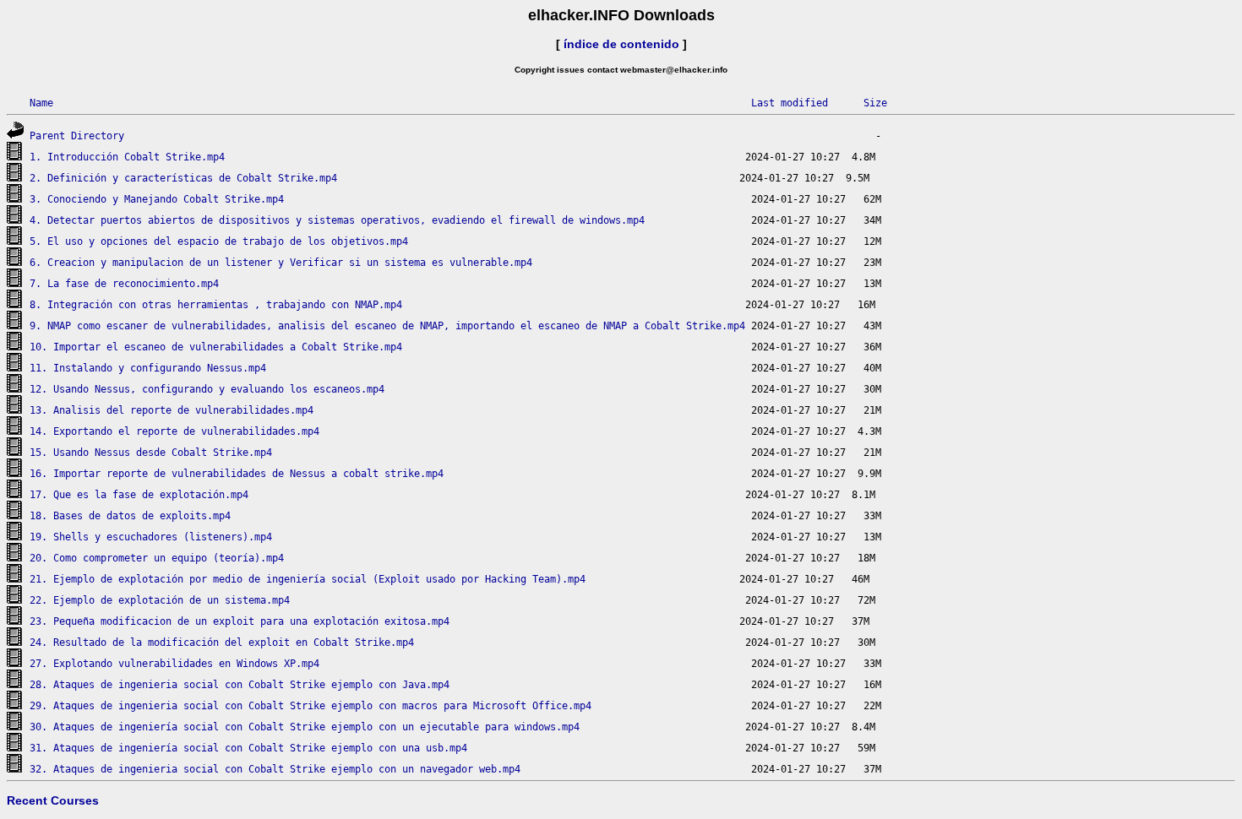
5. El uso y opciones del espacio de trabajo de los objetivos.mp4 (219, 241)
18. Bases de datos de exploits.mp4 (130, 516)
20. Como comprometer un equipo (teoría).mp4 (157, 558)
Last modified (789, 103)
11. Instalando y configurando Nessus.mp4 (148, 368)
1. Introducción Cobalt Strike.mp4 (127, 157)
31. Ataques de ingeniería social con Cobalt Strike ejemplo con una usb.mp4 (248, 748)
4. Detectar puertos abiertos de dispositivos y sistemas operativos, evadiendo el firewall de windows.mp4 (337, 220)
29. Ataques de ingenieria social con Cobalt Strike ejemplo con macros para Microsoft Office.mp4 (310, 706)
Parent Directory (77, 136)
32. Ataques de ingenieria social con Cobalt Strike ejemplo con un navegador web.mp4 (275, 769)
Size (875, 103)
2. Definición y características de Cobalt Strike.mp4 (183, 178)
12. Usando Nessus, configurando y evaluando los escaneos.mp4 (207, 389)
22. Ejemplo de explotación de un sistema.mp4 (160, 600)
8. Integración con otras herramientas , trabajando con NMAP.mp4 (216, 305)
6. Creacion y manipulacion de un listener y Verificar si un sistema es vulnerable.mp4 (281, 262)
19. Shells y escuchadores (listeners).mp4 (151, 537)
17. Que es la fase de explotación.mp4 (139, 495)
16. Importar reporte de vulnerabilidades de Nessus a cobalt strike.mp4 (237, 474)
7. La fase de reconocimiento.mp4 (124, 284)
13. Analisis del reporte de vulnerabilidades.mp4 (171, 410)
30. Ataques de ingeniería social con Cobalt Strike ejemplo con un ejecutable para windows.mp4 (305, 727)
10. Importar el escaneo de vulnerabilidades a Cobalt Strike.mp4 (216, 347)
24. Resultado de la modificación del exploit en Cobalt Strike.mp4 (222, 642)
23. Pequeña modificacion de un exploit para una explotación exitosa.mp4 (239, 621)
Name (41, 103)
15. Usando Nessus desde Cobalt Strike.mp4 (151, 452)
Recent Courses (53, 800)
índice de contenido (621, 44)
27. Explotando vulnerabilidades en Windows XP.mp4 (174, 664)
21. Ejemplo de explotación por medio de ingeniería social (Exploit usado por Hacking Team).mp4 (308, 579)
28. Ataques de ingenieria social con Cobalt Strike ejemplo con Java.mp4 (239, 685)
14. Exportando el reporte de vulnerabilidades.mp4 (174, 431)
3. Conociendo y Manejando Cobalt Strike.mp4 (157, 199)
